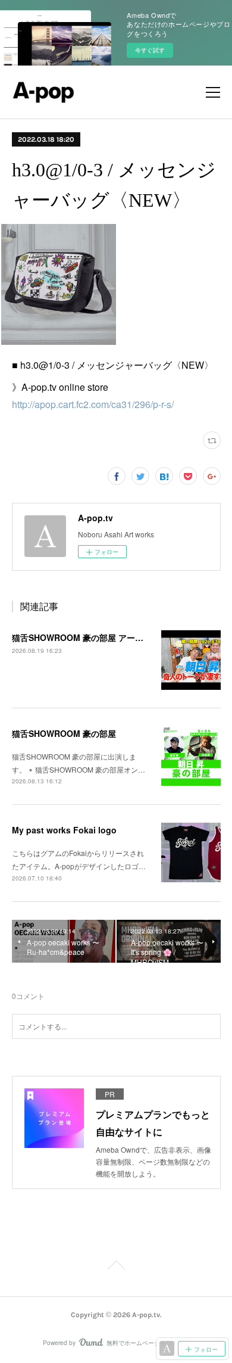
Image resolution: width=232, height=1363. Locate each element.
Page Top (116, 1267)
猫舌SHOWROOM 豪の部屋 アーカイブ (86, 637)
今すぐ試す (150, 50)
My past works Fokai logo (64, 830)
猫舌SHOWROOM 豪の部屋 (64, 733)
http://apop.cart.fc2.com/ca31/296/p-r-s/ (93, 404)
